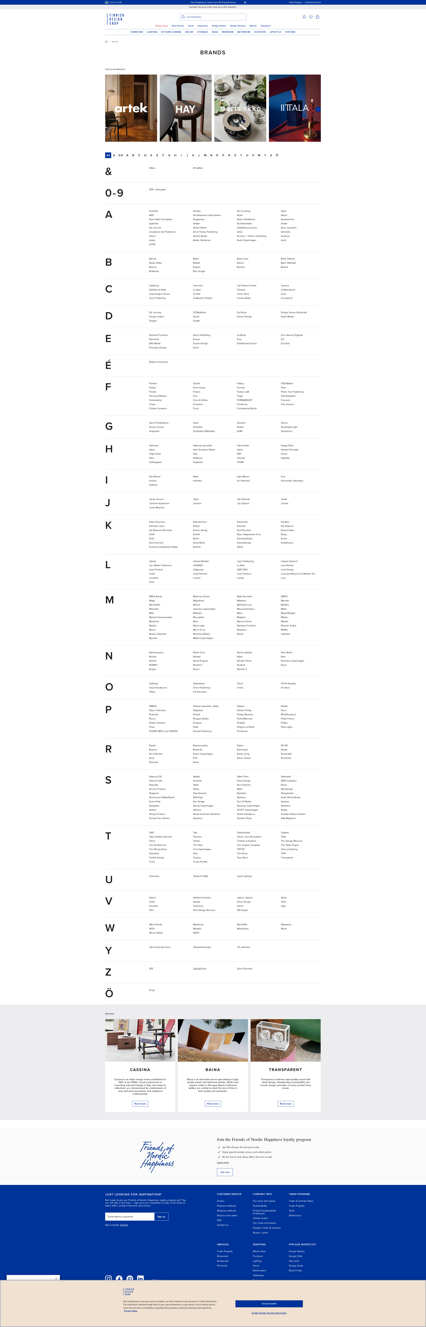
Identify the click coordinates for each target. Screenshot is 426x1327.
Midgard (241, 617)
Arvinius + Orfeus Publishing (251, 236)
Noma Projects (200, 660)
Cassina (285, 285)
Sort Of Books (244, 801)
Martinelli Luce (244, 604)
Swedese (198, 818)
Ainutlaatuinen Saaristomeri (207, 215)
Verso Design (244, 901)
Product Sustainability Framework (264, 1212)
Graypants (154, 431)
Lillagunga (198, 569)
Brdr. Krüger (199, 271)
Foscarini (285, 400)
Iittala (195, 476)
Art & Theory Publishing (205, 231)
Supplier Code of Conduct (267, 1227)
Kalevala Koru (200, 521)
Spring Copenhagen (203, 805)
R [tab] (229, 155)
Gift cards (294, 1261)
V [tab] (253, 155)
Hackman (154, 445)
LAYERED (198, 565)
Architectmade (244, 223)
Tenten (196, 841)
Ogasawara (199, 683)
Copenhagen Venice (159, 294)
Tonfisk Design (156, 857)
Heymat (241, 458)
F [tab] (163, 155)
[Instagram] (108, 1278)
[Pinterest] (129, 1278)
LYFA (151, 582)
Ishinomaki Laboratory (292, 480)
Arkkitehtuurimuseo (247, 227)
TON (283, 853)
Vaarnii (152, 897)
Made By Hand (244, 596)
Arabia (196, 223)
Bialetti (196, 262)
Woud (284, 928)
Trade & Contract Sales (301, 1201)
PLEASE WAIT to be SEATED (163, 731)
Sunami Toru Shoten (159, 818)
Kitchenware (259, 1270)
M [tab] (205, 155)
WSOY (196, 932)
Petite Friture (287, 718)
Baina (196, 258)
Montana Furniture (246, 625)
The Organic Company (248, 845)
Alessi (284, 215)
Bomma (241, 267)
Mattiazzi (197, 613)
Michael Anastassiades (160, 617)
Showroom (222, 1256)
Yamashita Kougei (202, 947)
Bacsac (152, 258)
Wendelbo (242, 924)
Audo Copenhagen (246, 240)
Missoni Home (244, 621)
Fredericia (242, 404)
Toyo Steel (242, 857)
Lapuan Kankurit (289, 561)
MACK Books (155, 596)
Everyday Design (158, 347)
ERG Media (154, 343)
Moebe (152, 625)
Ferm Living (199, 387)
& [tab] (114, 155)
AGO (151, 215)
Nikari (240, 656)
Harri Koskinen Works (204, 449)
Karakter (285, 521)
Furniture (136, 32)
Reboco (153, 749)
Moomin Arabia (288, 625)
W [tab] (259, 155)
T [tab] (241, 155)
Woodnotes (243, 928)
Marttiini (285, 604)
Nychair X (242, 669)
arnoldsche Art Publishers (162, 231)
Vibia (283, 901)
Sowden (285, 801)
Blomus (153, 267)
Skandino (241, 793)
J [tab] (187, 155)
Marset (196, 604)
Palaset (240, 706)
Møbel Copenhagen (203, 638)
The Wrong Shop (158, 849)
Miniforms (154, 621)
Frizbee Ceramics (158, 408)
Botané (284, 267)
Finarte (152, 391)
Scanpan (197, 780)
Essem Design (200, 343)
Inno (283, 476)
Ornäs (240, 687)
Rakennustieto (200, 745)
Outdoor (260, 32)
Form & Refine (200, 400)
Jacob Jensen (156, 499)
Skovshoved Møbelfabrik (161, 797)
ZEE (151, 968)
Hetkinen (197, 458)
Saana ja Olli (155, 776)
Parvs (284, 710)
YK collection (243, 947)
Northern (197, 665)
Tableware (258, 1275)
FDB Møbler (287, 383)
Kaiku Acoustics (157, 521)
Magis (152, 600)
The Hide (198, 845)
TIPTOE (241, 849)
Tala (195, 832)
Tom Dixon (242, 853)
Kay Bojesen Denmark (160, 530)
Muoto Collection (157, 634)
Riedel (284, 749)
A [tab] (127, 155)
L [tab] (199, 155)
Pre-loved (222, 1265)
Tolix (195, 853)
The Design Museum (291, 841)
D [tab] (145, 155)
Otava (152, 691)
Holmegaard (155, 462)
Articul (152, 236)
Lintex (152, 573)
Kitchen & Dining (171, 32)
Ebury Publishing (201, 335)
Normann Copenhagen (292, 660)
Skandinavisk (199, 793)
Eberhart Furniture (158, 335)
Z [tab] (271, 155)
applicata (153, 223)
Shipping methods (226, 1210)
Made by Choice (201, 596)
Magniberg (198, 600)
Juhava (284, 503)
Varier (284, 897)
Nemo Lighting (244, 652)
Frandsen (198, 404)
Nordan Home (244, 660)
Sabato (196, 776)
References (295, 1215)
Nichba (152, 656)
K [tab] (193, 155)
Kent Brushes (244, 530)
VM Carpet (242, 910)
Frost (195, 408)
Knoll (151, 538)
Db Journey (155, 312)
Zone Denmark (244, 968)
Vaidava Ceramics (202, 897)
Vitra (151, 910)
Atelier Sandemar (202, 240)
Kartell (196, 526)
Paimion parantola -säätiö (205, 706)
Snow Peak (154, 801)
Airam (240, 215)
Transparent (287, 857)
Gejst (195, 422)
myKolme (285, 634)
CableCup (154, 285)
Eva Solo (285, 343)
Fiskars (196, 391)
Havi (195, 453)
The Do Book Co (157, 845)
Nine (283, 656)
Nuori (284, 665)
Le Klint (240, 565)
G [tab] (169, 155)
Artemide (285, 231)
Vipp (283, 906)
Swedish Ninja (244, 818)
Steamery (286, 805)
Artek (239, 231)
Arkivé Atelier (200, 227)
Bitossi (240, 262)
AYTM (152, 244)
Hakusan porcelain (202, 445)
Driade (196, 320)
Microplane (198, 617)
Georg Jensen (156, 427)
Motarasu (241, 629)
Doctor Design (244, 316)
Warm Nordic (155, 924)
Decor (189, 32)
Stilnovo (197, 810)
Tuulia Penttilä (200, 861)
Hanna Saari (243, 445)
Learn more (223, 1162)
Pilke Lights (287, 727)
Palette (284, 706)
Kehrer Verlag (200, 530)
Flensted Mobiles (158, 396)
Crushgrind (286, 298)
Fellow (152, 387)
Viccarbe (153, 906)
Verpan (196, 901)
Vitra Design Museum (204, 910)
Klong (284, 534)
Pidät (195, 727)
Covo (283, 294)
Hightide (285, 458)
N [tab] (211, 155)
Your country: (112, 1225)
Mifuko (284, 617)
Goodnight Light (289, 427)
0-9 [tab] (120, 155)
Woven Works (156, 932)
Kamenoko (242, 521)
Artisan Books (200, 236)
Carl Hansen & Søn (246, 285)
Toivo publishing (289, 849)
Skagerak (154, 793)
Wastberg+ (198, 924)
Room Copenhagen (203, 753)
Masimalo (154, 609)
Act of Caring (243, 211)
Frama (152, 404)
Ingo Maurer (243, 476)
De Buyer (242, 312)
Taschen (197, 836)
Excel (196, 347)
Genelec (241, 422)
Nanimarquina (156, 652)
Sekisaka (153, 784)
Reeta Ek (197, 749)
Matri (151, 613)
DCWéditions (199, 312)
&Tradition (198, 168)
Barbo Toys (242, 258)
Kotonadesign (244, 542)
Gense (284, 422)
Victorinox (198, 906)
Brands (253, 26)
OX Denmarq (200, 691)
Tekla (283, 836)
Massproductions (246, 609)
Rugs (215, 32)
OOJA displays (288, 683)
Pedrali (196, 714)
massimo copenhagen (204, 609)
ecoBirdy (241, 335)
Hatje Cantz (155, 453)
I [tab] (181, 155)
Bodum (196, 267)
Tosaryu (197, 857)
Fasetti (196, 383)
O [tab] (217, 155)
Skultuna (241, 797)
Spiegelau (154, 805)
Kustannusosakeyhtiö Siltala (163, 547)
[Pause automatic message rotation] (245, 2)
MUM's (284, 629)
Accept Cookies (269, 1303)
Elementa (154, 339)
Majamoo (241, 600)
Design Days (161, 26)
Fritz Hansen (287, 404)
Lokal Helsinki (200, 573)
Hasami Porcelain (290, 449)
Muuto (240, 634)
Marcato (285, 600)
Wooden (197, 928)
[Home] (106, 41)
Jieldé (284, 499)
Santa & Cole (155, 780)
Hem (151, 458)
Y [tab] (265, 155)
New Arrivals (178, 26)
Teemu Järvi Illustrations (249, 836)
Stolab (284, 810)
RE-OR (284, 745)
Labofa (152, 561)
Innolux (153, 480)
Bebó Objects (288, 258)
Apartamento (287, 219)
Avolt (283, 240)
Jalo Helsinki (243, 499)
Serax (284, 784)
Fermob (241, 387)
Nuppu (152, 669)
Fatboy (240, 383)
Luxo (283, 578)
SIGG (239, 789)
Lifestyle (275, 32)
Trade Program (297, 1205)
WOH (152, 928)
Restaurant (223, 1261)
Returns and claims (227, 1215)
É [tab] (157, 155)
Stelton (152, 810)
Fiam (283, 387)
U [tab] (247, 155)
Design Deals (296, 1265)
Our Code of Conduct (264, 1223)
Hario (152, 449)
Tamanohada (243, 832)
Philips (284, 722)
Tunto (152, 861)
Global (240, 427)
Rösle (196, 762)
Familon (153, 383)
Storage (202, 32)
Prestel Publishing (202, 731)
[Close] (56, 1278)
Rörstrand (286, 758)
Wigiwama (286, 924)
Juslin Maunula (156, 507)
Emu (239, 339)
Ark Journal (155, 227)
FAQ (219, 1220)
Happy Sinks (287, 445)
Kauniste (241, 526)
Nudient (241, 665)
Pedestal (153, 714)
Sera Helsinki (243, 784)
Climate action (260, 1218)
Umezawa (154, 876)
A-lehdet (153, 211)
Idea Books (155, 476)
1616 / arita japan (157, 189)
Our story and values (264, 1201)
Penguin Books (201, 718)
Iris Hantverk (243, 480)
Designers (265, 26)
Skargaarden (287, 793)
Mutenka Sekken (201, 634)
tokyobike (154, 853)
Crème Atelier (244, 298)
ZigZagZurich (200, 968)
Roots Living (243, 753)
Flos (195, 396)
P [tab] (223, 155)
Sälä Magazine (288, 818)
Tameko (285, 832)
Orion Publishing (201, 687)
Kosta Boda (199, 542)
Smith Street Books (291, 797)
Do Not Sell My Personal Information (269, 1313)
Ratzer (240, 745)
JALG (196, 499)
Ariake (284, 223)
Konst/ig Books (244, 538)
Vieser (240, 906)
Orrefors (285, 687)
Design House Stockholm (294, 312)
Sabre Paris (243, 776)
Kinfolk (196, 534)
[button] (304, 17)
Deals (191, 26)
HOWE (240, 462)
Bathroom (243, 32)
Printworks (242, 731)
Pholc (152, 727)
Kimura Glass (287, 530)
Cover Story (243, 294)
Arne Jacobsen (289, 227)
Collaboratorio (288, 289)
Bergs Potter (155, 262)
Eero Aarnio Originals (292, 335)
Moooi (152, 629)
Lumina (196, 578)
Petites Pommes (157, 722)
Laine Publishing (245, 561)
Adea (283, 211)
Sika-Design (287, 789)
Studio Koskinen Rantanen (206, 814)
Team (291, 1210)
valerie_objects (245, 897)
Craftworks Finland (202, 298)
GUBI (239, 431)
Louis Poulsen (244, 573)
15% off (206, 2)
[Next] (318, 109)
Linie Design (287, 569)
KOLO (196, 538)
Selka (196, 784)
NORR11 (153, 665)
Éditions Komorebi (158, 362)
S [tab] (235, 155)
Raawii (152, 745)
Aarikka (197, 211)
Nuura (196, 669)
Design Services (238, 26)
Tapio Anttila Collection (160, 836)
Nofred (152, 660)
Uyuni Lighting (244, 876)
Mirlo (195, 621)
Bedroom (227, 32)
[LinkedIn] (140, 1278)
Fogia (240, 396)
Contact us (222, 1225)
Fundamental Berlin (247, 408)
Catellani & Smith (157, 289)
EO (282, 339)
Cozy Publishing (157, 298)
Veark (152, 901)
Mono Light (199, 625)
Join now (225, 1172)
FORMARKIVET (244, 400)
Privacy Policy (130, 1311)
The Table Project (290, 845)
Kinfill (151, 534)
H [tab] (175, 155)
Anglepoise (199, 219)
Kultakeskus (287, 542)
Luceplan (153, 578)
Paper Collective (157, 710)
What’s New (259, 1251)
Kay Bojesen (287, 526)
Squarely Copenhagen (248, 805)
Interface (197, 480)
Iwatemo (153, 484)
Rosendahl (286, 753)
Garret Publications (159, 422)
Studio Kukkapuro (246, 814)
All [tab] (108, 155)
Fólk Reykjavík (288, 396)
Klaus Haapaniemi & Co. (249, 534)
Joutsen (197, 503)
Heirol (284, 453)
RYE (195, 758)
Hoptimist (198, 462)
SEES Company (289, 780)
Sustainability (260, 1205)
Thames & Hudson (246, 841)
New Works (287, 652)
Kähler (240, 547)
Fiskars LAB (243, 391)
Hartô (240, 449)
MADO (284, 596)
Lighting (152, 32)
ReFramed (242, 749)
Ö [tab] (277, 155)
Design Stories (219, 26)
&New (152, 168)
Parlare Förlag (244, 710)
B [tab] (133, 155)
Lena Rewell (287, 565)
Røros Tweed (244, 758)
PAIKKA (152, 706)
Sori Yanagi (198, 801)
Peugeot (197, 722)
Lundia (240, 578)
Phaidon (241, 722)
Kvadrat (197, 547)
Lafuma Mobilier (201, 561)
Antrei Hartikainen (246, 219)
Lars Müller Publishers (160, 565)
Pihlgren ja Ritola (245, 727)
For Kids (290, 32)
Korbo (284, 538)
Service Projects (157, 789)
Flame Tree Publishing (292, 391)
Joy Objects (243, 503)
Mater (284, 609)
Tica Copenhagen (202, 849)
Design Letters (156, 316)
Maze (239, 613)
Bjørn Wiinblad (288, 262)
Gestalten (198, 427)
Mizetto (284, 621)
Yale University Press (160, 947)
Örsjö (152, 990)
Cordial (196, 294)
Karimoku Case (156, 526)
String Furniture (157, 814)
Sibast (196, 789)
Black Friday (295, 1270)
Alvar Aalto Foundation (160, 219)
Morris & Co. (199, 629)
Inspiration (203, 26)
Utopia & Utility (200, 876)
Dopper (153, 320)
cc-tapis (197, 289)
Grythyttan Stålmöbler (204, 431)
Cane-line (198, 285)
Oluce (240, 683)
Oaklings (153, 683)
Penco (152, 718)
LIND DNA (242, 569)
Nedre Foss (199, 652)
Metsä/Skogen (288, 613)
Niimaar (197, 656)
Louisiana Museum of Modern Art (298, 573)
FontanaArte (155, 400)
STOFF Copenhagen (247, 810)
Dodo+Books (287, 316)
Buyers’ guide (260, 1232)
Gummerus (286, 431)
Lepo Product (156, 569)
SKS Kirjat (198, 797)
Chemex (241, 289)
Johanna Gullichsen (159, 503)
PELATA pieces (288, 714)
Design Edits (295, 1256)
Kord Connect (156, 542)
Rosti (151, 758)
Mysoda (153, 638)
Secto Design (244, 780)
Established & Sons (247, 343)
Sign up (161, 1216)
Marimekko (154, 604)
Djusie (196, 316)
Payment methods (226, 1205)
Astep (152, 240)
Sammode (286, 776)
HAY (239, 453)
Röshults (153, 762)
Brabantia (154, 271)
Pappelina (198, 710)
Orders (221, 1201)
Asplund (285, 236)
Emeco (196, 339)
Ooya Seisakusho (158, 687)
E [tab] (151, 155)
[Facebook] (119, 1278)
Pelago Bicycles (245, 714)
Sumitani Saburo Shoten (293, 814)
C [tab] (139, 155)
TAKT (151, 832)
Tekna (152, 841)
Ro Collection (156, 753)
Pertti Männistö (244, 718)
